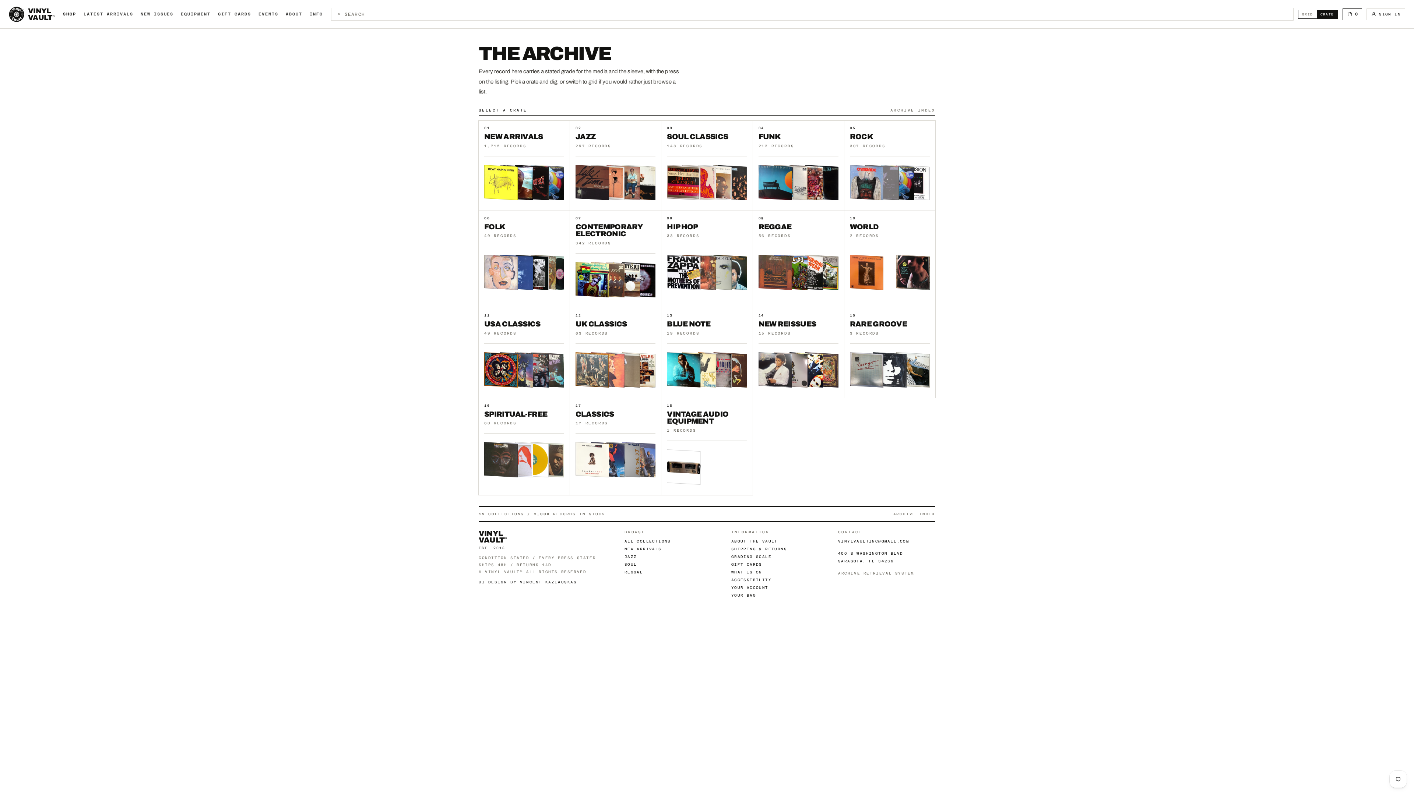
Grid (1309, 14)
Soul (631, 564)
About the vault (754, 541)
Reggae (634, 572)
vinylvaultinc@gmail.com (873, 541)
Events (268, 14)
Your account (749, 588)
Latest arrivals (108, 14)
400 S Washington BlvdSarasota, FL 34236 (870, 557)
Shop (69, 14)
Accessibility (751, 580)
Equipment (196, 14)
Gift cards (234, 14)
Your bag (743, 595)
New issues (157, 14)
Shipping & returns (759, 549)
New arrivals (643, 549)
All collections (648, 541)
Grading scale (751, 557)
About (294, 14)
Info (316, 14)
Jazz (631, 557)
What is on (746, 572)
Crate (1329, 14)
